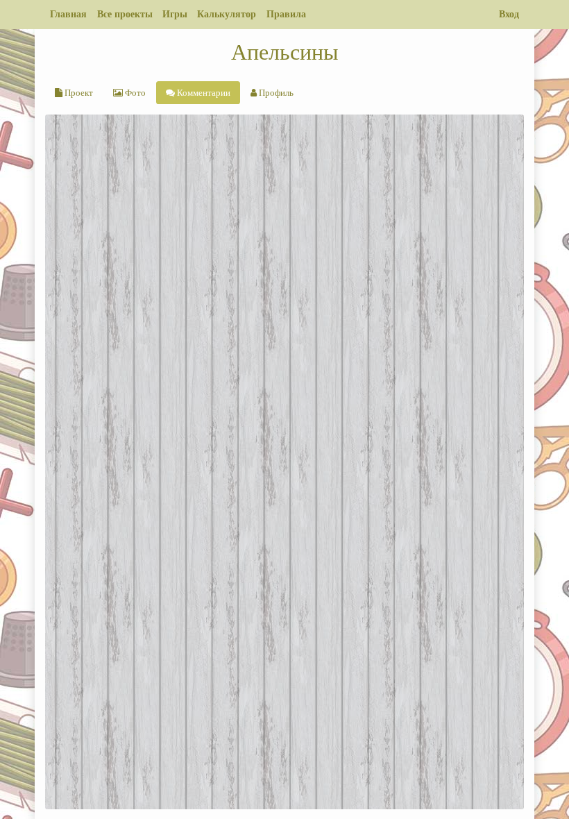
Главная (68, 13)
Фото (134, 92)
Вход (509, 13)
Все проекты (125, 13)
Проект (77, 92)
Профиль (275, 92)
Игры (174, 13)
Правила (286, 13)
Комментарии (202, 92)
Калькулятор (226, 13)
